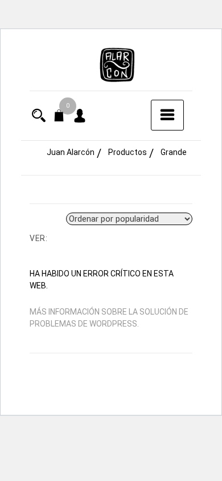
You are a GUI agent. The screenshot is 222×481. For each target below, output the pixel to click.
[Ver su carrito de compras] (59, 117)
